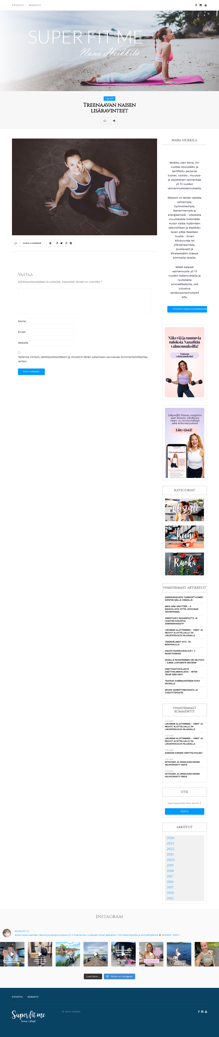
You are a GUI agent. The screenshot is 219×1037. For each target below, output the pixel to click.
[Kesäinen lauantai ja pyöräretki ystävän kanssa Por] (68, 954)
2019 (170, 865)
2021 (170, 854)
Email (21, 332)
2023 (170, 843)
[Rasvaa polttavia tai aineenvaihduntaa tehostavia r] (12, 954)
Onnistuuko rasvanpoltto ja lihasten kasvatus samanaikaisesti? (181, 621)
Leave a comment (32, 243)
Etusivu (18, 5)
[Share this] (121, 120)
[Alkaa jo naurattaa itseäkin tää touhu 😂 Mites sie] (95, 954)
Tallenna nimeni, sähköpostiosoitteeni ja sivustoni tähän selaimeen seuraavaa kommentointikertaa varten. (83, 359)
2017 (170, 876)
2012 (170, 898)
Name (22, 321)
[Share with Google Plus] (136, 120)
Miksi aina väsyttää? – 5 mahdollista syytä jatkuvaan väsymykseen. (181, 609)
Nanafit (35, 5)
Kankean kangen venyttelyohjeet (184, 753)
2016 (170, 881)
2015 (170, 887)
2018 (170, 871)
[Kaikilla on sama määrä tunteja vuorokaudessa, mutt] (123, 954)
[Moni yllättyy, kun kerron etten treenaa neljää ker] (40, 954)
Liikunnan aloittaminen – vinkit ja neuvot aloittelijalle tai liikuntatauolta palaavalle (184, 633)
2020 (171, 860)
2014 (170, 892)
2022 (170, 849)
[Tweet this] (129, 120)
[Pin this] (144, 120)
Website (23, 342)
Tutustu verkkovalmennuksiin (190, 309)
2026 (170, 838)
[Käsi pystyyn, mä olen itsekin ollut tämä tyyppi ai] (151, 954)
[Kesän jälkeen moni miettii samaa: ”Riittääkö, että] (179, 954)
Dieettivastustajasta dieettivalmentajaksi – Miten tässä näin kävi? (181, 672)
